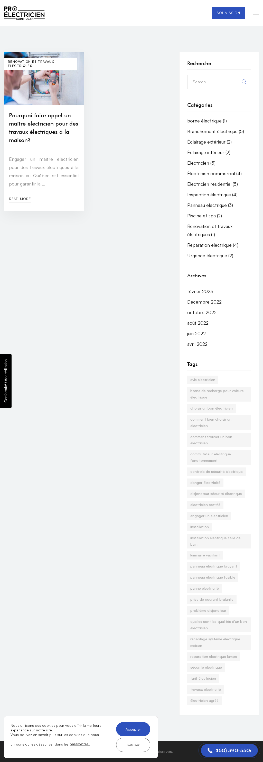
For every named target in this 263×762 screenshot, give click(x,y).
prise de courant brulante (211, 599)
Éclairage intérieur (208, 152)
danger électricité (205, 482)
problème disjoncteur (208, 610)
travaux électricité (205, 689)
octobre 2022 (202, 312)
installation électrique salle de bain (215, 541)
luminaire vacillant (205, 555)
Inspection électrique (212, 194)
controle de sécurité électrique (216, 471)
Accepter (133, 729)
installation (199, 527)
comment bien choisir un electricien (210, 422)
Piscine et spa (204, 215)
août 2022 (198, 323)
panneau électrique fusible (212, 577)
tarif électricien (203, 678)
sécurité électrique (206, 667)
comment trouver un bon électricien (211, 440)
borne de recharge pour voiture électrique (217, 393)
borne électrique (207, 120)
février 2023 (200, 291)
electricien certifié (205, 504)
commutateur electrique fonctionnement (210, 457)
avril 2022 (197, 344)
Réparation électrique (212, 245)
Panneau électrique (210, 205)
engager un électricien (209, 515)
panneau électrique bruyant (213, 566)
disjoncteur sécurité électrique (216, 493)
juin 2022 (196, 333)
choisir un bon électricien (211, 408)
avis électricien (202, 379)
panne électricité (204, 588)
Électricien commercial (214, 173)
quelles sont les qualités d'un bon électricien (218, 624)
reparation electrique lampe (213, 656)
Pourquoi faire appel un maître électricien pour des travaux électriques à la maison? (43, 127)
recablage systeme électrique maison (215, 642)
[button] (229, 750)
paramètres (79, 744)
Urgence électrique (210, 255)
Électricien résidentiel (212, 184)
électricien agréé (204, 700)
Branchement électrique (215, 131)
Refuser (133, 745)
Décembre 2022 (204, 302)
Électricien (201, 163)
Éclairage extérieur (209, 142)
